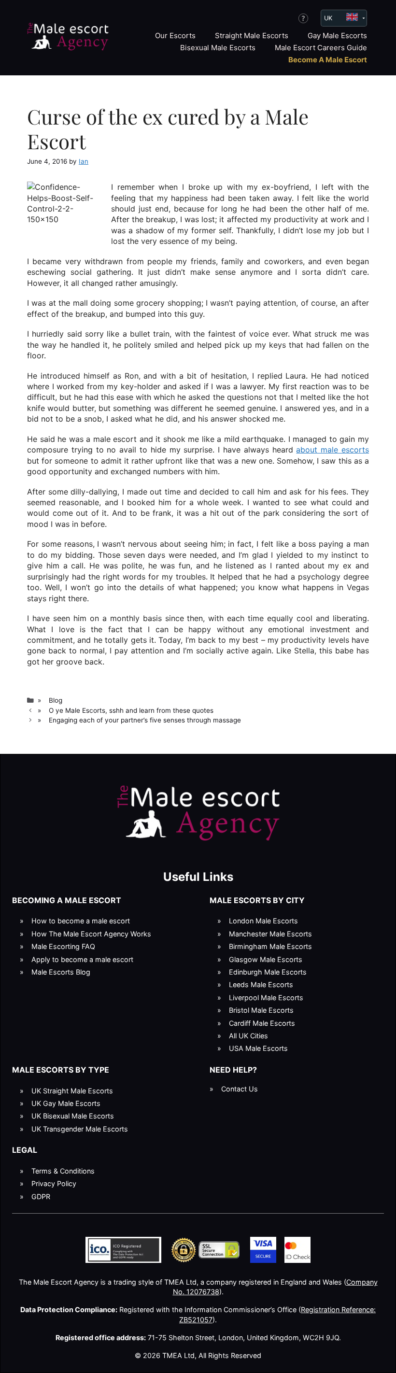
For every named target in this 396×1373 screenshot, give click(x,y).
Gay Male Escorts (337, 35)
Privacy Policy (53, 1183)
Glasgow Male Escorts (265, 959)
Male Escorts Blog (60, 972)
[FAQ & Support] (303, 18)
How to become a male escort (80, 921)
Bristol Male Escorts (261, 1010)
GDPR (40, 1196)
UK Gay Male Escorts (65, 1103)
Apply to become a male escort (82, 959)
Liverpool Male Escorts (266, 997)
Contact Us (239, 1089)
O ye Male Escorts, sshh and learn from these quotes (131, 710)
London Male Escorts (263, 921)
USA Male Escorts (258, 1048)
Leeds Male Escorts (261, 984)
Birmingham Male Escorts (270, 946)
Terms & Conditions (63, 1171)
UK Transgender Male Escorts (79, 1129)
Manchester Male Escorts (270, 934)
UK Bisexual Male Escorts (72, 1116)
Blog (55, 700)
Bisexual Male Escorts (217, 47)
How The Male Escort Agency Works (91, 934)
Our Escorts (175, 35)
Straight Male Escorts (251, 35)
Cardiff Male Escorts (262, 1023)
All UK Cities (248, 1036)
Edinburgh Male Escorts (268, 972)
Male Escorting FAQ (63, 946)
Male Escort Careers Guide (321, 47)
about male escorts (332, 449)
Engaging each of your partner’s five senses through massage (145, 720)
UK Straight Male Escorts (72, 1091)
